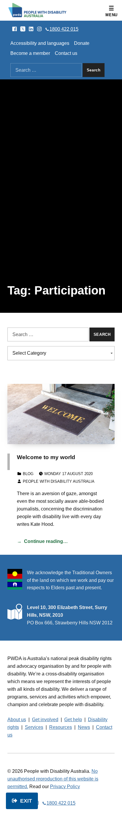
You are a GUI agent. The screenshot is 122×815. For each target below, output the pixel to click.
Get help (73, 719)
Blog (28, 474)
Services (34, 727)
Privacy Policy (65, 786)
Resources (60, 727)
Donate (81, 43)
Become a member (30, 53)
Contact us (66, 53)
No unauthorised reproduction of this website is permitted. (52, 779)
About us (16, 719)
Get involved (45, 719)
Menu (111, 15)
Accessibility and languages (39, 43)
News (84, 727)
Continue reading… (46, 541)
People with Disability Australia (58, 481)
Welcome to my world (46, 457)
